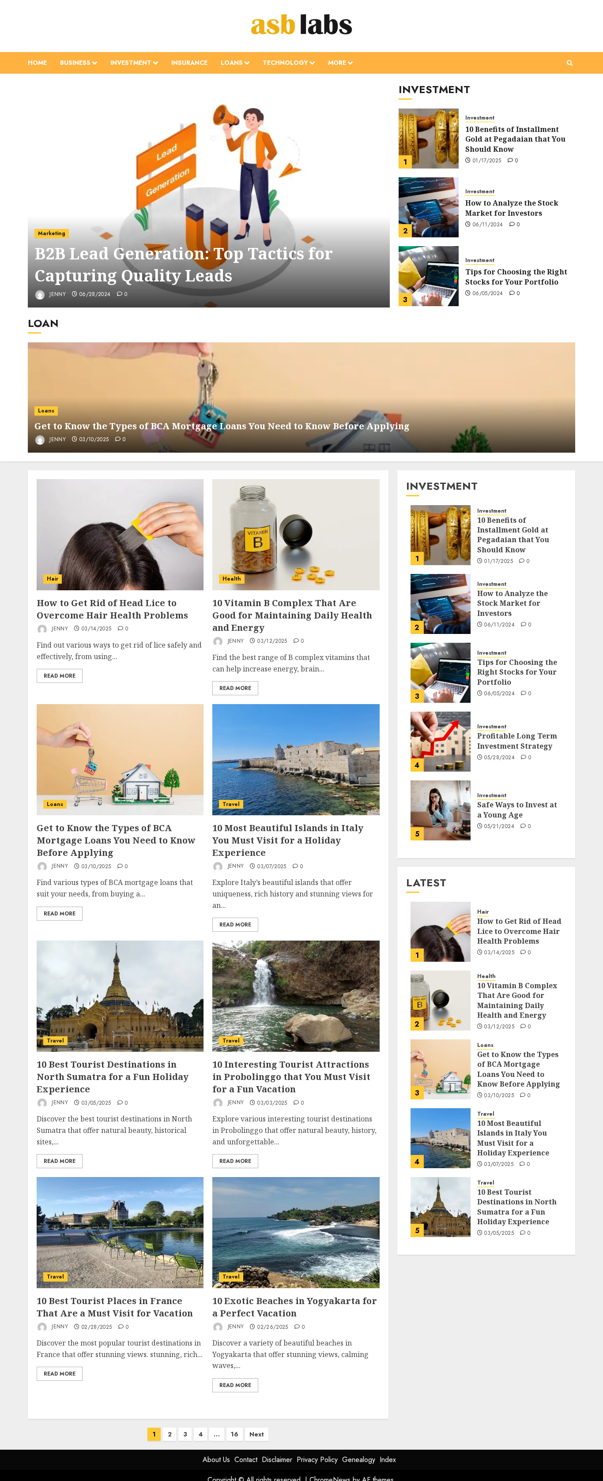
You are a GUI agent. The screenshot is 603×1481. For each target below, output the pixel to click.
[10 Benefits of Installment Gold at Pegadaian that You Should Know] (429, 139)
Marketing (51, 233)
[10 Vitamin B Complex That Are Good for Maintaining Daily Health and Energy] (295, 534)
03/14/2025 (97, 629)
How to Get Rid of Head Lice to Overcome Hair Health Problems (112, 609)
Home (37, 62)
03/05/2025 (96, 1103)
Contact (245, 1460)
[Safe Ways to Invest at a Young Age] (441, 810)
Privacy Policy (317, 1460)
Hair (52, 579)
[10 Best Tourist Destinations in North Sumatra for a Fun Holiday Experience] (120, 996)
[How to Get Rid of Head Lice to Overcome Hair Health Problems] (120, 534)
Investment (130, 62)
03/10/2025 (94, 439)
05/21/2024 (499, 826)
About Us (216, 1460)
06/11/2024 (488, 225)
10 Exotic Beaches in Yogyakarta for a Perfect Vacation (294, 1307)
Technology (285, 62)
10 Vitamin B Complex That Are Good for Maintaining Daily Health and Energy (292, 615)
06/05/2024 (488, 293)
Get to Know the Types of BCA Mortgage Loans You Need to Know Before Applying (222, 426)
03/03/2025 (272, 1103)
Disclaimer (277, 1460)
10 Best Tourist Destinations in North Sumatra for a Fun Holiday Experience (112, 1076)
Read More (59, 676)
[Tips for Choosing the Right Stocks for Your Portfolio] (429, 276)
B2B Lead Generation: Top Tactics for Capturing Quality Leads (183, 264)
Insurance (189, 62)
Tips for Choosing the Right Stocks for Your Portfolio (516, 276)
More (337, 62)
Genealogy (358, 1460)
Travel (231, 804)
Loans (232, 62)
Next (256, 1434)
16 (234, 1434)
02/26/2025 (272, 1327)
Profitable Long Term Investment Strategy (517, 740)
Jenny (57, 294)
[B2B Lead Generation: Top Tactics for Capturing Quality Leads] (209, 194)
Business (75, 62)
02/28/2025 (97, 1327)
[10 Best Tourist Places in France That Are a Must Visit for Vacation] (120, 1232)
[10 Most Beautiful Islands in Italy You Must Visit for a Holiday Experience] (295, 759)
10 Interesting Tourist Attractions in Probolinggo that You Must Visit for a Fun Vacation (291, 1076)
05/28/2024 (499, 757)
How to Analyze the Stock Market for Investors (511, 207)
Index (388, 1460)
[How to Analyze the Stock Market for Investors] (429, 207)
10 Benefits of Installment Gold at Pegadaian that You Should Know (515, 139)
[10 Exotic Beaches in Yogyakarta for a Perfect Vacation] (295, 1232)
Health (231, 579)
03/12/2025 (272, 641)
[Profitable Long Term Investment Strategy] (441, 742)
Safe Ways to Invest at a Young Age (517, 809)
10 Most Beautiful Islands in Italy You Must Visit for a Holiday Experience (287, 840)
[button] (569, 62)
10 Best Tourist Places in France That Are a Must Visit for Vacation (115, 1307)
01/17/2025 (487, 161)
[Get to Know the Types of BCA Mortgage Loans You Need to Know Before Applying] (120, 759)
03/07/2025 (271, 866)
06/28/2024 (95, 294)
